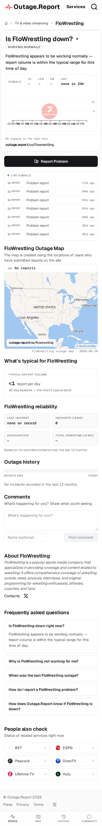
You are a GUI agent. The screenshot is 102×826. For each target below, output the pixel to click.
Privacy (22, 804)
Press (7, 804)
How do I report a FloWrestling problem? (43, 689)
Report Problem (54, 161)
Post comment (81, 537)
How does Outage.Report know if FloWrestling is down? (51, 706)
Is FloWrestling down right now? (36, 625)
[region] (51, 311)
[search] (94, 6)
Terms (38, 804)
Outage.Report (37, 7)
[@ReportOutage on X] (55, 804)
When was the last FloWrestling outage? (43, 675)
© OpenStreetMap (86, 346)
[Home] (6, 23)
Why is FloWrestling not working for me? (43, 661)
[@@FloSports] (26, 596)
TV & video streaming (31, 23)
